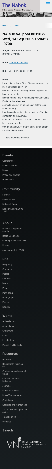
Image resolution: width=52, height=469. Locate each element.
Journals (6, 386)
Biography (7, 264)
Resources (10, 353)
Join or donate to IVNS (13, 250)
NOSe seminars (9, 165)
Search (7, 430)
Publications (8, 180)
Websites (6, 422)
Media (5, 283)
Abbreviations (8, 321)
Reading (6, 307)
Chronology (7, 269)
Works (7, 316)
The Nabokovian (20, 5)
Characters (7, 331)
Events (7, 155)
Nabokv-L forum (9, 204)
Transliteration (9, 417)
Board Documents (10, 236)
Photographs (8, 297)
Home (5, 26)
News (17, 26)
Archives (6, 359)
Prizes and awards (11, 175)
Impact (5, 274)
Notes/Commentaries (12, 395)
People (5, 288)
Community (11, 189)
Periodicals (7, 293)
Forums (6, 195)
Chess (5, 335)
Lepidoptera (8, 340)
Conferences (8, 161)
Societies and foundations (14, 405)
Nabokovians (8, 199)
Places (5, 302)
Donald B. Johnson (18, 62)
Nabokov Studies (10, 390)
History (5, 245)
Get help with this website (14, 240)
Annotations (8, 326)
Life (5, 259)
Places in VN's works (12, 345)
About (7, 223)
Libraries (6, 278)
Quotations (7, 400)
